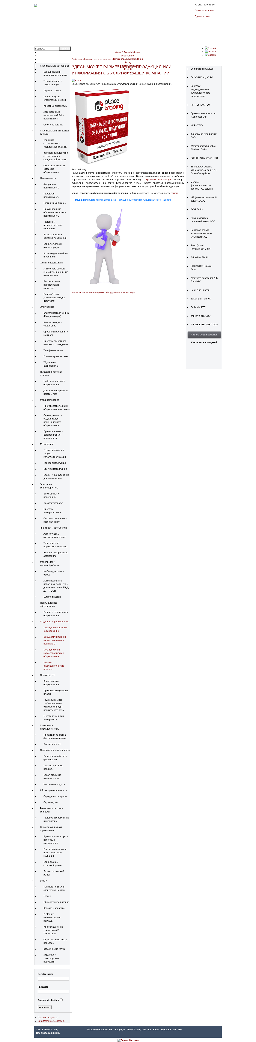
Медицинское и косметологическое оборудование (53, 653)
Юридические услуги (54, 949)
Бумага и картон (52, 597)
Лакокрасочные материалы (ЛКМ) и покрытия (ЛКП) (53, 115)
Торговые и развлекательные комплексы (52, 225)
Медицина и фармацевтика (54, 621)
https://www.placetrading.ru (158, 179)
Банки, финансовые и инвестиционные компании (55, 852)
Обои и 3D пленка (53, 124)
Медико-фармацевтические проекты (53, 666)
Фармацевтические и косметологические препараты (54, 640)
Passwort (43, 987)
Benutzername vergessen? (51, 1021)
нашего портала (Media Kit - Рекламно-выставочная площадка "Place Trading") (123, 200)
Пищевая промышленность (55, 750)
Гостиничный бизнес (54, 203)
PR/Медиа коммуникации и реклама (52, 917)
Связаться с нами (204, 10)
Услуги (43, 880)
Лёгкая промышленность (53, 790)
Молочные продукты (54, 784)
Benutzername (45, 974)
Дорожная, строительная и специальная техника (55, 143)
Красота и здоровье (54, 908)
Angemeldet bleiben (48, 1000)
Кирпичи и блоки (52, 90)
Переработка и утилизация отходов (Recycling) (54, 297)
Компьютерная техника (55, 356)
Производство (47, 675)
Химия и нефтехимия (51, 262)
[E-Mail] (76, 80)
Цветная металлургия (55, 469)
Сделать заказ (202, 16)
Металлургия (47, 444)
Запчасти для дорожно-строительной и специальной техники (56, 156)
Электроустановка (53, 503)
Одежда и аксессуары (55, 796)
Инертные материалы (55, 106)
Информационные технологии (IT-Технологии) (53, 930)
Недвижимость (48, 178)
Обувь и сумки (50, 802)
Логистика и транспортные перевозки (51, 958)
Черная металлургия (54, 463)
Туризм (47, 896)
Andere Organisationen (204, 334)
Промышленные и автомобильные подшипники (53, 435)
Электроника (47, 307)
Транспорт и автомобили (53, 528)
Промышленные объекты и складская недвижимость (54, 212)
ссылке (174, 193)
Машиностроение (49, 400)
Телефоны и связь (53, 350)
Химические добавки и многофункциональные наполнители (55, 272)
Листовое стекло (52, 744)
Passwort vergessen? (49, 1017)
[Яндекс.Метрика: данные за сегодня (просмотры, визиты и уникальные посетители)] (128, 1040)
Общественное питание (56, 902)
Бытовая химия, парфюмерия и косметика (52, 285)
